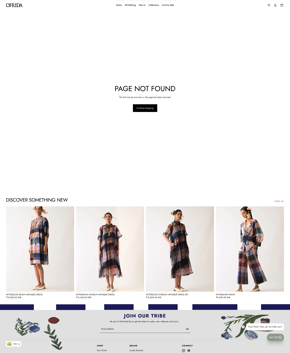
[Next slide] (69, 249)
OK (187, 329)
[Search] (269, 5)
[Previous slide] (10, 249)
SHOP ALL (279, 201)
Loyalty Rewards (136, 350)
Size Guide (102, 350)
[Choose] (69, 287)
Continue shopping (145, 108)
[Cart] (282, 5)
